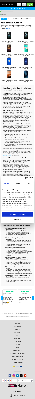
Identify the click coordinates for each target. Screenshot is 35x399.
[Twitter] (21, 375)
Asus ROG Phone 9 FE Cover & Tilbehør (26, 42)
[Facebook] (10, 375)
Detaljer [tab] (17, 183)
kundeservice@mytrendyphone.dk (12, 313)
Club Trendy (17, 338)
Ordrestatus (17, 332)
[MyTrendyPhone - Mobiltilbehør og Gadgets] (7, 5)
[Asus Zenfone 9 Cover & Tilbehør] (9, 61)
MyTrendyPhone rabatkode (17, 353)
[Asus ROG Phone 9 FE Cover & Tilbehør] (26, 35)
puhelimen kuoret (7, 155)
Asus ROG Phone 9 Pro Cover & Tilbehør (9, 55)
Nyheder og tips (17, 350)
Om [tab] (29, 183)
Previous (2, 298)
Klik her (27, 1)
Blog (17, 347)
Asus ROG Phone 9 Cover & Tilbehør (9, 42)
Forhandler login (17, 356)
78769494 (30, 313)
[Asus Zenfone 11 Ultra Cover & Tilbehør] (9, 74)
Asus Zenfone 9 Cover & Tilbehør (9, 68)
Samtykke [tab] (6, 183)
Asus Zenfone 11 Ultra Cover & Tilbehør (9, 81)
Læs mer (8, 28)
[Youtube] (25, 375)
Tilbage (4, 18)
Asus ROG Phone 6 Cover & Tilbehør (26, 68)
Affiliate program (17, 359)
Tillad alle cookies (17, 214)
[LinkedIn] (17, 375)
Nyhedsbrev (17, 341)
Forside (17, 323)
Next (33, 298)
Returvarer (17, 329)
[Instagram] (13, 375)
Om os (17, 335)
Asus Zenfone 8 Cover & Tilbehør (25, 81)
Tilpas (16, 219)
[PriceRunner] (12, 385)
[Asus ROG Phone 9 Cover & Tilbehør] (9, 35)
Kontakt (17, 344)
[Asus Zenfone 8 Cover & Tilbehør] (26, 74)
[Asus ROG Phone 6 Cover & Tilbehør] (26, 61)
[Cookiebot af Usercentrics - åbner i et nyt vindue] (25, 178)
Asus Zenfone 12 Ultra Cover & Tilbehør (26, 55)
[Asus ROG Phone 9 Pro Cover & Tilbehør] (9, 48)
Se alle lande (17, 371)
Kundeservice (17, 326)
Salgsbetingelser (17, 362)
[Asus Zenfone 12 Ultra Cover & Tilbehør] (26, 48)
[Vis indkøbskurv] (30, 4)
